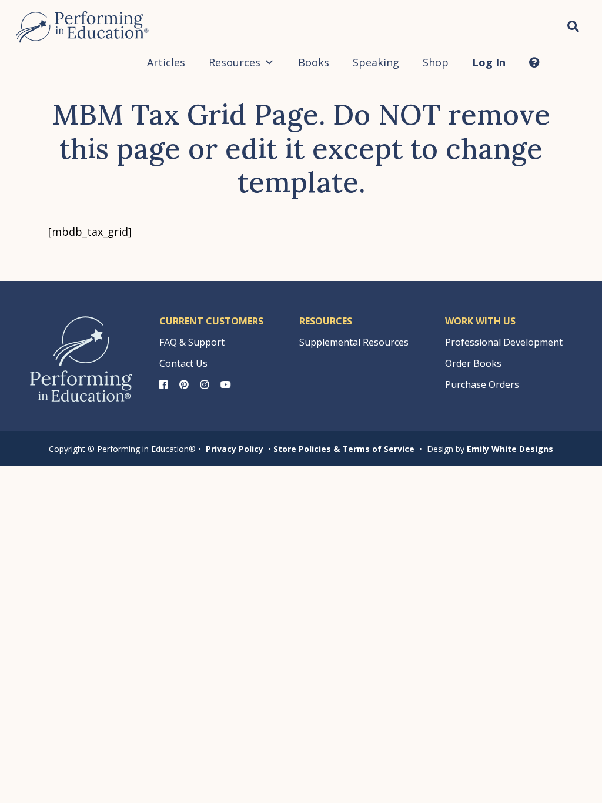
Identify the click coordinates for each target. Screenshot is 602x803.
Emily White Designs (510, 448)
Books (313, 62)
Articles (166, 62)
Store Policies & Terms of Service (343, 448)
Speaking (376, 62)
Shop (436, 62)
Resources (234, 62)
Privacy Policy (234, 448)
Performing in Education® (82, 27)
